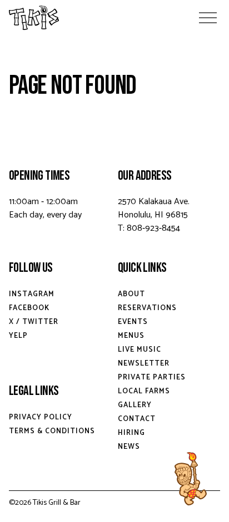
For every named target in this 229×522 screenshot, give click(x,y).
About (131, 294)
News (129, 447)
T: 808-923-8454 (149, 228)
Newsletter (144, 363)
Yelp (18, 336)
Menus (131, 336)
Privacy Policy (40, 417)
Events (133, 322)
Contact (137, 419)
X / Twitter (33, 322)
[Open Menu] (208, 18)
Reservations (147, 308)
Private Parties (152, 377)
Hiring (131, 433)
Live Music (139, 350)
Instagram (31, 294)
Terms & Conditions (52, 431)
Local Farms (144, 391)
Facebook (29, 308)
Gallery (135, 405)
